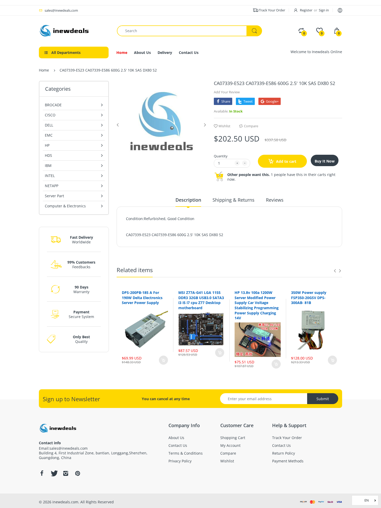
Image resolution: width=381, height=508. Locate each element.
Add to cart (285, 161)
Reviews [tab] (275, 200)
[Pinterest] (77, 473)
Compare (251, 126)
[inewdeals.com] (65, 30)
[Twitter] (54, 473)
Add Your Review (227, 92)
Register (306, 10)
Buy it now (325, 161)
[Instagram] (65, 473)
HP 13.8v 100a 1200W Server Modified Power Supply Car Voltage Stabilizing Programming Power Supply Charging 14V (257, 305)
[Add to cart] (163, 360)
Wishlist (224, 126)
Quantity (221, 156)
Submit (322, 398)
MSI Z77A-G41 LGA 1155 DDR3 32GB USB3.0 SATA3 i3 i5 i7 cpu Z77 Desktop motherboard (201, 300)
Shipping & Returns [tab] (234, 200)
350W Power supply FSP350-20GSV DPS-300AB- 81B (308, 297)
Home (44, 70)
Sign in (324, 10)
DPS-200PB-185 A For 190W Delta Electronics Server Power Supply (142, 297)
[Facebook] (42, 473)
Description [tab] (188, 200)
